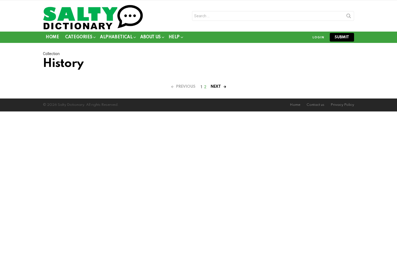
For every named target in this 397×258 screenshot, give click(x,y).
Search (348, 17)
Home (52, 37)
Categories (78, 37)
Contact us (315, 105)
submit (342, 37)
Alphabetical (116, 37)
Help (174, 37)
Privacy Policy (342, 105)
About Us (150, 37)
